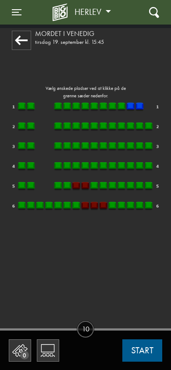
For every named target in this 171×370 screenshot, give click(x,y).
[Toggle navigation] (154, 12)
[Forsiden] (61, 12)
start (142, 350)
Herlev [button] (89, 12)
